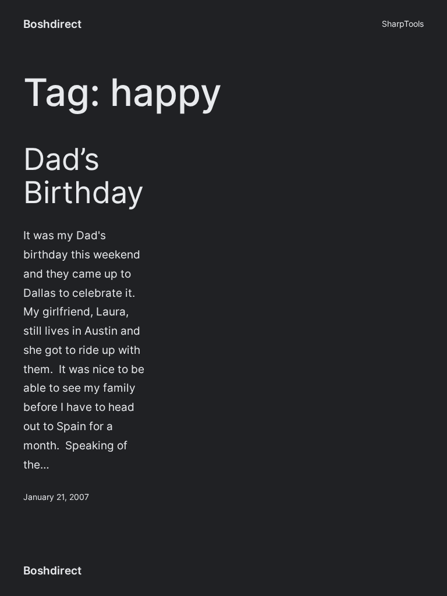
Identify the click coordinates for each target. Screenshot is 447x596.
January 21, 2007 (56, 497)
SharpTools (403, 24)
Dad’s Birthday (83, 176)
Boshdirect (52, 24)
